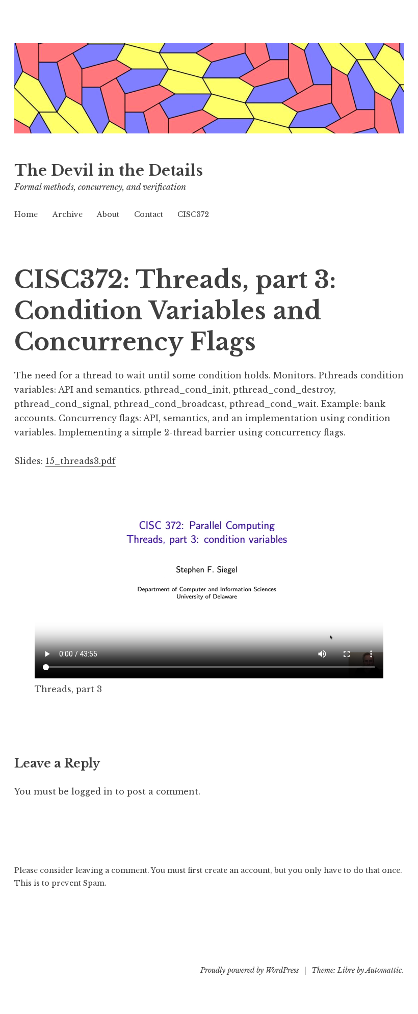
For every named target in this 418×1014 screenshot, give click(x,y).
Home (26, 214)
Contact (148, 214)
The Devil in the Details (108, 170)
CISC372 (193, 214)
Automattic (383, 970)
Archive (68, 214)
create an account (237, 870)
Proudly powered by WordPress (249, 970)
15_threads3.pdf (80, 461)
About (108, 214)
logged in (92, 791)
